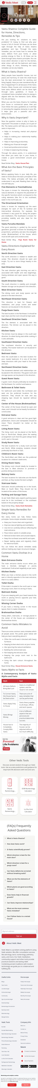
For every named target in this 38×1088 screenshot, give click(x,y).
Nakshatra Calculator (7, 1065)
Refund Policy (24, 1032)
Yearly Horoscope (25, 999)
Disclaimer (23, 1039)
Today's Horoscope (25, 981)
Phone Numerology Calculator (9, 1041)
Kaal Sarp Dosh (5, 1010)
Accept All (12, 1085)
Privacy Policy (24, 1036)
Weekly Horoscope (25, 992)
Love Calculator (5, 1055)
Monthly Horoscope (26, 995)
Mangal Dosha (5, 1017)
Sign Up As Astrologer (7, 999)
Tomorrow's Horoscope (26, 985)
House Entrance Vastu (24, 666)
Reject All (26, 1085)
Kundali (3, 1026)
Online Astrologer (6, 992)
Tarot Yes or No (5, 1051)
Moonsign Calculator (7, 1069)
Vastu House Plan (22, 163)
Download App (5, 1003)
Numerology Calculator (7, 1037)
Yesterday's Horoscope (26, 988)
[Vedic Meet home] (10, 2)
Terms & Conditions (25, 1043)
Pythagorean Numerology (8, 1062)
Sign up (19, 936)
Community (5, 995)
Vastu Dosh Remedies (24, 506)
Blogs (3, 981)
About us (23, 1025)
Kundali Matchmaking (7, 1030)
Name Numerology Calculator (9, 1034)
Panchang (4, 1048)
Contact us (23, 1029)
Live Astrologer (5, 988)
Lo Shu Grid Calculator (7, 1058)
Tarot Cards (4, 985)
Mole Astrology (5, 1013)
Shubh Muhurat (6, 1044)
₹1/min (6, 749)
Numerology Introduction (8, 1006)
